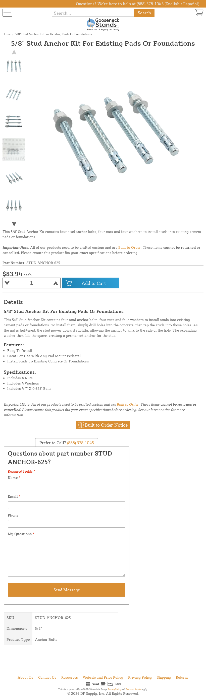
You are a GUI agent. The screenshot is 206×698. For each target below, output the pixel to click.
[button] (14, 224)
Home (7, 34)
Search (144, 12)
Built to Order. (130, 247)
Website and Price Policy (103, 677)
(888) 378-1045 (80, 442)
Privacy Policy (140, 677)
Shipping (164, 677)
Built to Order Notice (106, 425)
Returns (182, 677)
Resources (69, 677)
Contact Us (47, 677)
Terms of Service (133, 689)
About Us (25, 677)
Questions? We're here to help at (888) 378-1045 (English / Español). (138, 3)
